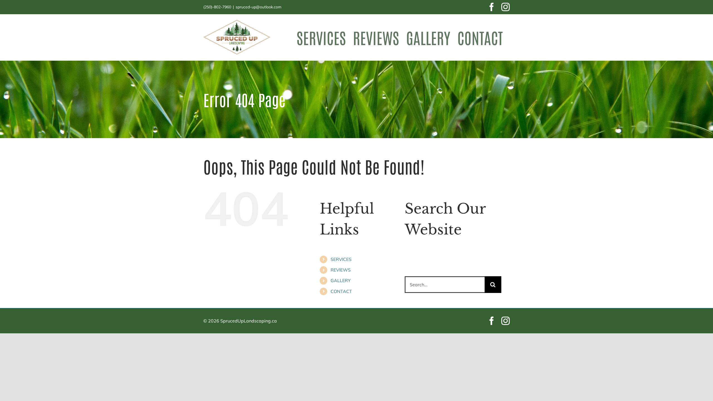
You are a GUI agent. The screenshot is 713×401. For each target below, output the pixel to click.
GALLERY (341, 280)
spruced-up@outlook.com (258, 6)
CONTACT (341, 291)
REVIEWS (341, 270)
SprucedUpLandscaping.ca (248, 321)
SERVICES (341, 259)
